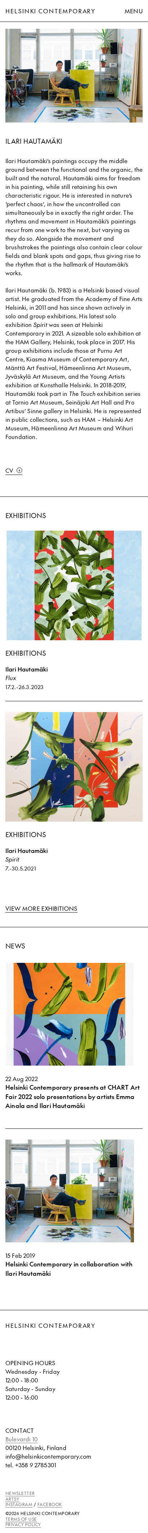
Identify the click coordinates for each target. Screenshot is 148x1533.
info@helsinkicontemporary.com (48, 1456)
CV (9, 470)
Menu (134, 11)
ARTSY (12, 1499)
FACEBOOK (49, 1504)
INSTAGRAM (18, 1504)
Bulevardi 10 (21, 1439)
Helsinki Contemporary (50, 11)
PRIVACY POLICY (23, 1524)
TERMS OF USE (21, 1519)
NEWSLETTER (20, 1493)
